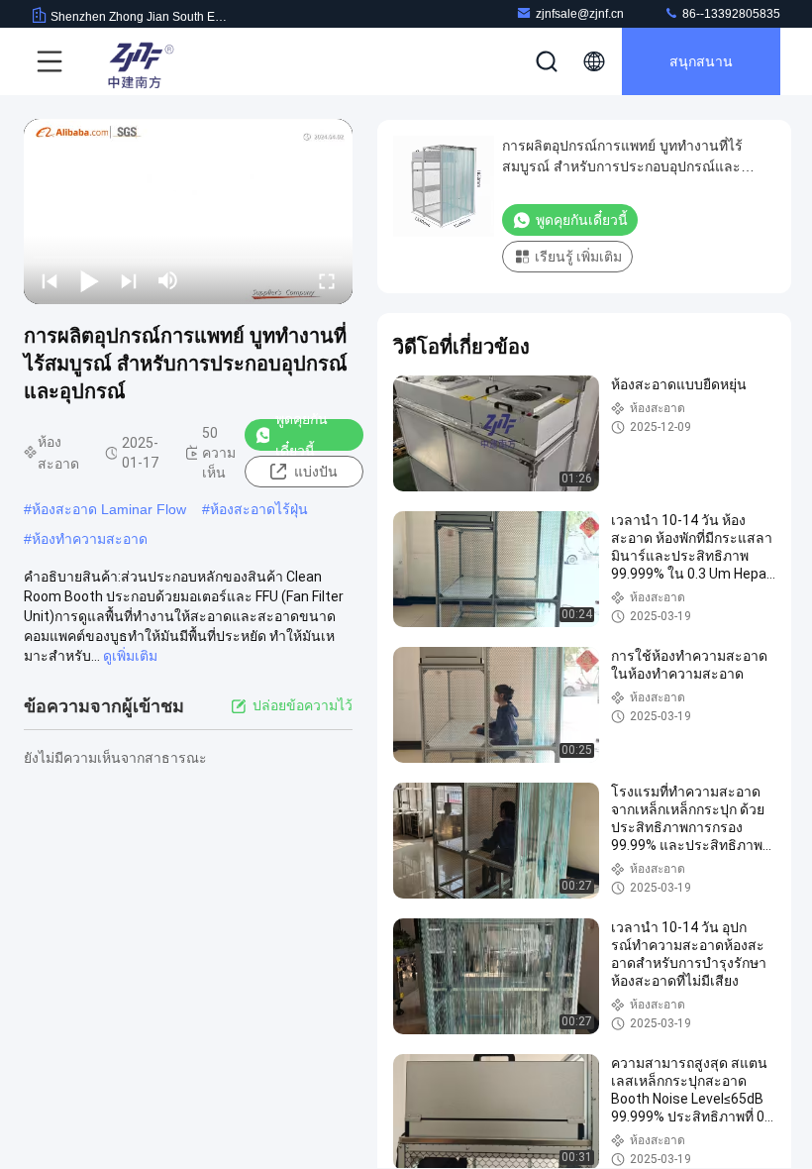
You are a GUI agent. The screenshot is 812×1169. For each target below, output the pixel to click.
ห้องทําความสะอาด (90, 539)
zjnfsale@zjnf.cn (580, 14)
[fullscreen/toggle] (327, 280)
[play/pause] (89, 280)
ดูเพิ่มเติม (130, 656)
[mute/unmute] (168, 280)
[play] (188, 211)
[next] (129, 280)
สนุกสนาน (701, 61)
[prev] (49, 280)
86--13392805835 (729, 14)
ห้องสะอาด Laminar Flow (109, 509)
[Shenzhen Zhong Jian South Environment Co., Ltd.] (137, 61)
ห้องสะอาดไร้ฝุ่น (259, 509)
